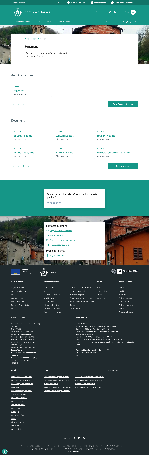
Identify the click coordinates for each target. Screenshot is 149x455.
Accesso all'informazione (92, 22)
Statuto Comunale (18, 404)
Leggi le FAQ (15, 387)
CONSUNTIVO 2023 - (23, 136)
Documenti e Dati (17, 298)
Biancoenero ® (83, 448)
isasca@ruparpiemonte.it (25, 339)
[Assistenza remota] (124, 446)
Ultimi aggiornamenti (18, 422)
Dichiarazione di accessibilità (21, 380)
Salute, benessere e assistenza (81, 298)
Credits (13, 418)
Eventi (121, 287)
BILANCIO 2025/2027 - (66, 152)
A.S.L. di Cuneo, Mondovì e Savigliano (88, 387)
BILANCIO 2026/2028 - (24, 152)
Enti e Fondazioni (17, 301)
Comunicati (101, 298)
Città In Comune (116, 446)
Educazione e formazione (53, 312)
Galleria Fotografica (126, 298)
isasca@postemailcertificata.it (27, 337)
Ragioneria (19, 90)
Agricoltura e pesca (50, 287)
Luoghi (121, 291)
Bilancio (17, 131)
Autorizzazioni (49, 301)
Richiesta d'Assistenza (19, 397)
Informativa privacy (18, 408)
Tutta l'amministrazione (123, 104)
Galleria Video (124, 301)
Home (27, 38)
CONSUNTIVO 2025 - (106, 136)
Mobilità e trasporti (77, 294)
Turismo (72, 305)
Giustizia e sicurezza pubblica (80, 287)
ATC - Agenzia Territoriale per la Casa (88, 380)
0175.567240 (19, 326)
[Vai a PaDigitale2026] (124, 271)
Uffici (16, 86)
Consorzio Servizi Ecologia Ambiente (57, 390)
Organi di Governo (17, 287)
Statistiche (15, 425)
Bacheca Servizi (17, 401)
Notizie (99, 287)
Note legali (15, 411)
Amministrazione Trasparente (21, 376)
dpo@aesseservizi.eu (88, 352)
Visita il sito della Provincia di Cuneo (56, 380)
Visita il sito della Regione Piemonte (56, 376)
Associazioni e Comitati (127, 312)
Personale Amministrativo (20, 305)
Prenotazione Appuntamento (21, 390)
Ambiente (47, 291)
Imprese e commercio (77, 291)
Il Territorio (122, 294)
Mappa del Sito (16, 429)
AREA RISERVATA (74, 451)
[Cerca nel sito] (133, 12)
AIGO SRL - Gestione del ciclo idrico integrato (91, 376)
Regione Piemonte (19, 2)
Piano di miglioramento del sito (22, 383)
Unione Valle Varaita (51, 383)
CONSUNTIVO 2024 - (65, 136)
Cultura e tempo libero (52, 308)
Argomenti (35, 38)
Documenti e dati (123, 166)
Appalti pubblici (49, 298)
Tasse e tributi (102, 291)
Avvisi (99, 294)
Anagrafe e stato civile (52, 294)
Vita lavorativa (75, 308)
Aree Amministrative (18, 291)
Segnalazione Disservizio (20, 394)
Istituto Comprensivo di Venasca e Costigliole (60, 387)
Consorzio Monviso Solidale (85, 383)
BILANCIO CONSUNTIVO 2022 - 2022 (114, 152)
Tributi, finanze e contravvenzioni (82, 301)
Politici (13, 308)
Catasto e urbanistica (51, 305)
